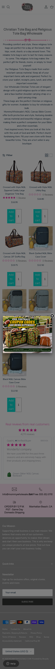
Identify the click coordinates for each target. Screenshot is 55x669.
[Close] (52, 316)
